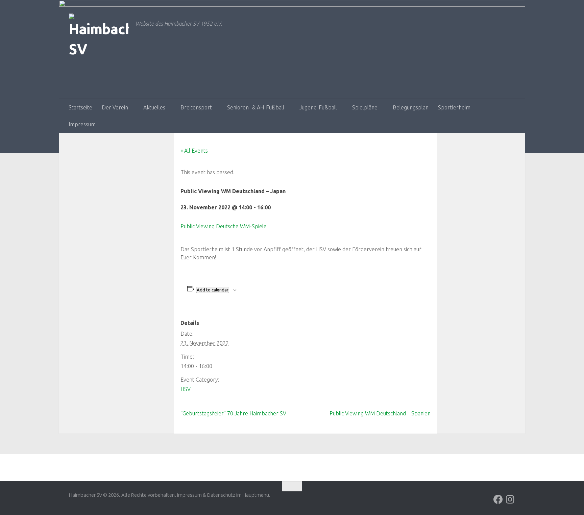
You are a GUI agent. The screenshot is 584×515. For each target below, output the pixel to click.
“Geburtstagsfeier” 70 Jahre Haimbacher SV (233, 413)
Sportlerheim (454, 107)
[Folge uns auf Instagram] (510, 499)
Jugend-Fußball (318, 107)
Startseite (80, 107)
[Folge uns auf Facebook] (498, 499)
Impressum (82, 124)
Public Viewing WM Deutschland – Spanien (380, 413)
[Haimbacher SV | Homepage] (99, 47)
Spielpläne (365, 107)
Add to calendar (212, 289)
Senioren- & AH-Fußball (255, 107)
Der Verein (115, 107)
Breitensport (196, 107)
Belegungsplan (411, 107)
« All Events (194, 151)
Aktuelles (154, 107)
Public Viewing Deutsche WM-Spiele (223, 226)
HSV (185, 389)
